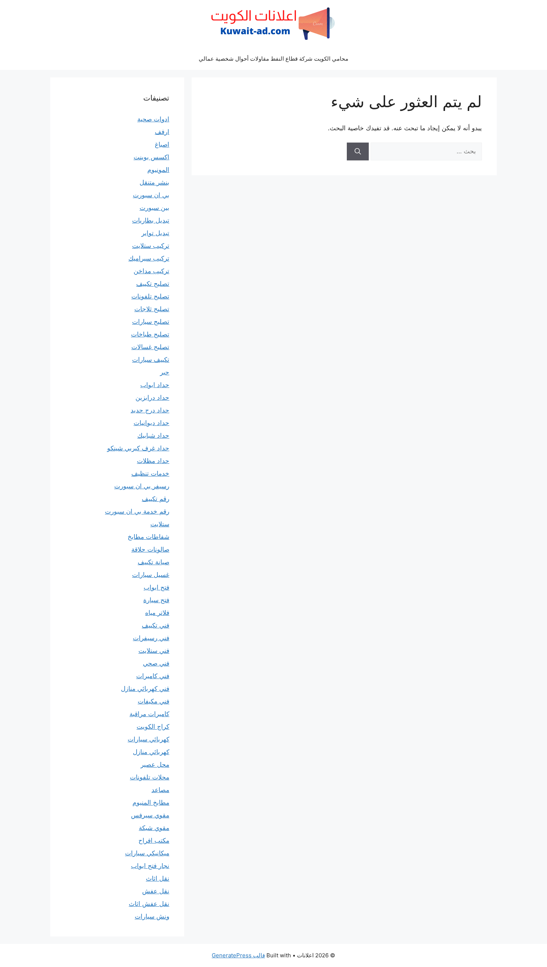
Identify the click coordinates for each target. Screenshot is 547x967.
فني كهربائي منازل (145, 688)
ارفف (162, 131)
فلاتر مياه (157, 612)
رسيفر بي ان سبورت (141, 486)
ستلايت (159, 524)
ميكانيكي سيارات (147, 853)
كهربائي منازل (151, 752)
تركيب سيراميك (148, 258)
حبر (164, 372)
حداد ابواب (154, 385)
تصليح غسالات (150, 347)
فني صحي (156, 663)
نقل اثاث (157, 878)
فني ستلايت (153, 650)
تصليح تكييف (152, 283)
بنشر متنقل (154, 182)
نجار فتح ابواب (150, 865)
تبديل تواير (155, 233)
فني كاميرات (152, 676)
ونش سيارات (152, 916)
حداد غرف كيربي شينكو (138, 448)
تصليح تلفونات (150, 296)
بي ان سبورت (151, 195)
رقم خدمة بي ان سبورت (137, 511)
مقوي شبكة (154, 828)
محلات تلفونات (149, 777)
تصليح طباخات (150, 334)
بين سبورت (154, 207)
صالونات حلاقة (150, 549)
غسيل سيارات (150, 574)
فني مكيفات (153, 701)
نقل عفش (155, 891)
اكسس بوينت (151, 157)
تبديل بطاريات (150, 220)
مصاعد (160, 790)
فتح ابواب (156, 587)
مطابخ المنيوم (150, 802)
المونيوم (158, 169)
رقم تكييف (155, 498)
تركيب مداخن (151, 271)
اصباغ (162, 144)
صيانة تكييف (153, 562)
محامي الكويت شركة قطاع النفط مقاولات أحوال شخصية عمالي (273, 58)
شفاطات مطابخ (148, 536)
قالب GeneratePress (238, 955)
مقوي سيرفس (150, 815)
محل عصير (155, 764)
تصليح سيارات (150, 321)
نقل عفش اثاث (149, 903)
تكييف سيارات (150, 359)
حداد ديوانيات (151, 423)
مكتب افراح (153, 840)
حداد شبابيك (153, 435)
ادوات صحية (153, 119)
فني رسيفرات (151, 638)
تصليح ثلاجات (151, 309)
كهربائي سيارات (148, 739)
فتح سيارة (156, 600)
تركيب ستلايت (150, 245)
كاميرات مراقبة (149, 714)
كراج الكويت (153, 726)
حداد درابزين (152, 397)
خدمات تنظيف (150, 473)
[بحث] (358, 151)
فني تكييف (155, 625)
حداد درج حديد (150, 410)
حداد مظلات (153, 461)
